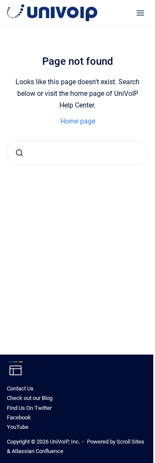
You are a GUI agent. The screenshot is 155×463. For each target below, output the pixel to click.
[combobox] (77, 153)
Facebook (19, 417)
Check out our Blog (30, 398)
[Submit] (19, 153)
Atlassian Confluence (37, 451)
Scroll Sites (130, 441)
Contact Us (20, 388)
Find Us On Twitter (29, 408)
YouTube (17, 427)
